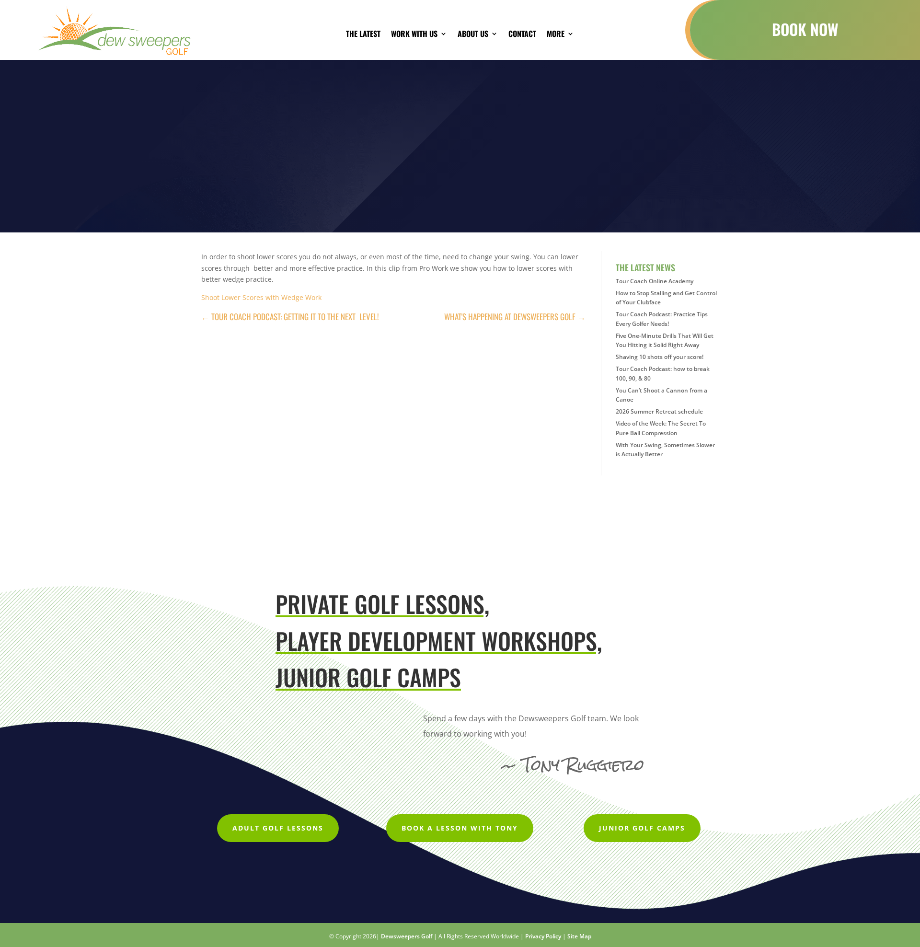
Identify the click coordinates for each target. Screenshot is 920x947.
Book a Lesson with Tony (460, 827)
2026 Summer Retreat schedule (659, 411)
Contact (522, 34)
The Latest (363, 34)
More (555, 34)
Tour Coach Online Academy (654, 281)
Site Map (579, 936)
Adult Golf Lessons (277, 827)
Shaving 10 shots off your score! (659, 357)
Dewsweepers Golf (406, 936)
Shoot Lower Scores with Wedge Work (261, 297)
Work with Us (414, 34)
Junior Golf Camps (642, 827)
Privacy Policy (543, 936)
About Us (473, 34)
